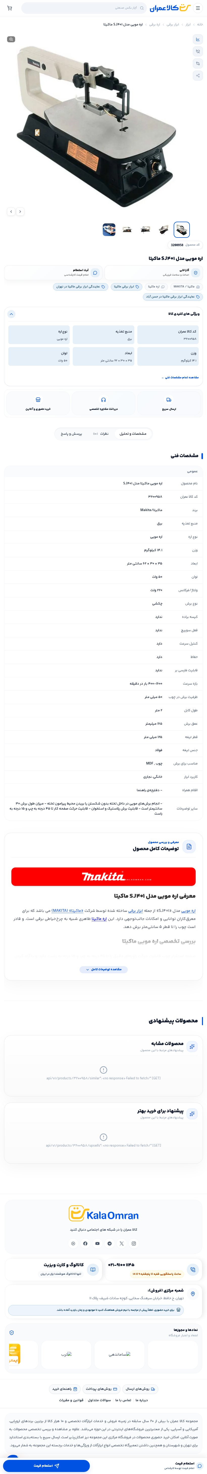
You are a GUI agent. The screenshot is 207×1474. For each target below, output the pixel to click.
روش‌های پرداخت (99, 1389)
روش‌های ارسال (137, 1389)
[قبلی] (193, 1354)
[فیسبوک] (85, 1243)
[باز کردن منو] (198, 8)
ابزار (188, 24)
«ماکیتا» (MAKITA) (67, 911)
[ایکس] (122, 1243)
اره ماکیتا (99, 919)
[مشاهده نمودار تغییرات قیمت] (198, 39)
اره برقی (154, 24)
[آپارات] (73, 1243)
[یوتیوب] (97, 1243)
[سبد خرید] (9, 8)
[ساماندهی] (119, 1355)
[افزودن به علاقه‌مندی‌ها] (198, 51)
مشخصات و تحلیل (133, 434)
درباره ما (142, 1400)
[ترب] (66, 1355)
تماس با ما (123, 1400)
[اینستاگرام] (134, 1243)
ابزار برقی (173, 24)
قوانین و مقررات (71, 1400)
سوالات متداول (99, 1400)
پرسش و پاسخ (71, 434)
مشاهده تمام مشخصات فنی (180, 378)
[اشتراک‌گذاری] (198, 76)
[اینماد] (173, 1355)
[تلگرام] (110, 1243)
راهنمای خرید (62, 1389)
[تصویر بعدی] (11, 212)
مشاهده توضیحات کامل (106, 969)
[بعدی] (13, 1354)
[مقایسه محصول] (198, 63)
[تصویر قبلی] (20, 212)
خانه (200, 24)
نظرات (101, 434)
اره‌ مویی (188, 911)
